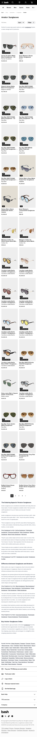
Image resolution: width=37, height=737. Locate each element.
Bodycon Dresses (28, 658)
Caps (10, 647)
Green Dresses (21, 653)
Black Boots (4, 660)
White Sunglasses (22, 590)
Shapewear (27, 656)
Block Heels (5, 656)
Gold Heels (11, 660)
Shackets (19, 664)
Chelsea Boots (28, 649)
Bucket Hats (14, 649)
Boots (21, 645)
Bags (8, 649)
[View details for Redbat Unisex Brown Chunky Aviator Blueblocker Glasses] (9, 473)
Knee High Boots (22, 662)
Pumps (16, 660)
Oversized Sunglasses (21, 614)
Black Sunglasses (20, 586)
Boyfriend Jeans (13, 656)
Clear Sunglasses (16, 588)
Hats (2, 647)
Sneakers (22, 643)
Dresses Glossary (19, 728)
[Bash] (2, 12)
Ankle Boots (5, 658)
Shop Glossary (11, 730)
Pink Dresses (20, 651)
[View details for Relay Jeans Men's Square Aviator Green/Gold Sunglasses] (9, 381)
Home (28, 7)
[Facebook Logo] (12, 716)
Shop (7, 12)
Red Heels (30, 662)
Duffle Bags (8, 662)
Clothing (33, 656)
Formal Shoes (4, 651)
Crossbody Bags (23, 660)
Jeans (31, 651)
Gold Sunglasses (26, 588)
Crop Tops (21, 656)
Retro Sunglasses (24, 532)
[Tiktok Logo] (9, 716)
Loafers (7, 647)
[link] (25, 495)
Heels (26, 653)
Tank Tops (15, 662)
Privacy (11, 728)
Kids (33, 7)
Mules (30, 660)
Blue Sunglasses (30, 586)
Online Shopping (15, 643)
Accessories (12, 12)
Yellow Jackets (24, 647)
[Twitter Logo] (5, 716)
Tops (11, 645)
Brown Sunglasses (6, 588)
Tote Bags (16, 645)
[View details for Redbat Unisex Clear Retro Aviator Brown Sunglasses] (27, 473)
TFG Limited (5, 728)
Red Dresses (12, 651)
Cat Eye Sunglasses (20, 530)
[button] (19, 2)
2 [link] (15, 495)
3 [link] (18, 495)
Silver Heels (4, 664)
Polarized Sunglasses (13, 532)
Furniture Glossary (22, 730)
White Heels (32, 653)
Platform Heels (19, 658)
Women (9, 7)
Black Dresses (5, 645)
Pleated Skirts (5, 653)
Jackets (27, 651)
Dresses (28, 643)
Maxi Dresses (27, 645)
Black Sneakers (12, 664)
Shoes (33, 645)
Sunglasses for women (22, 557)
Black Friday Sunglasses (14, 534)
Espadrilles (12, 658)
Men (15, 7)
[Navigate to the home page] (6, 2)
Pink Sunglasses (12, 590)
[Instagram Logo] (2, 716)
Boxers (33, 643)
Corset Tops (21, 649)
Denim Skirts (16, 647)
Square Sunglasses (13, 617)
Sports (21, 7)
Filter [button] (29, 22)
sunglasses (28, 27)
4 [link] (22, 495)
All (3, 7)
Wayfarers (24, 534)
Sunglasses (19, 12)
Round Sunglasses (23, 617)
